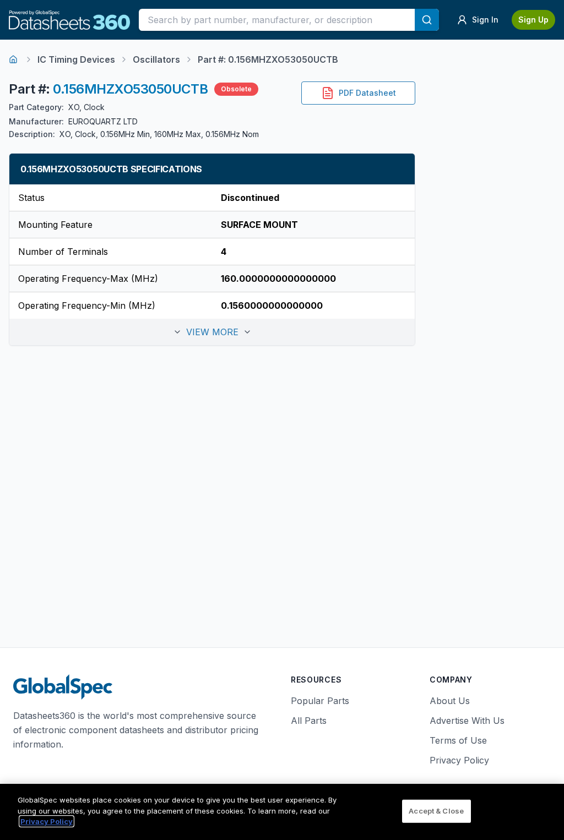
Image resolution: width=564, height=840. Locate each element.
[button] (212, 332)
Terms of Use (458, 740)
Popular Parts (320, 700)
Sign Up (533, 19)
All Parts (309, 720)
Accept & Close (436, 810)
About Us (450, 700)
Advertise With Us (467, 720)
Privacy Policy (459, 760)
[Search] (427, 20)
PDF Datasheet (367, 92)
